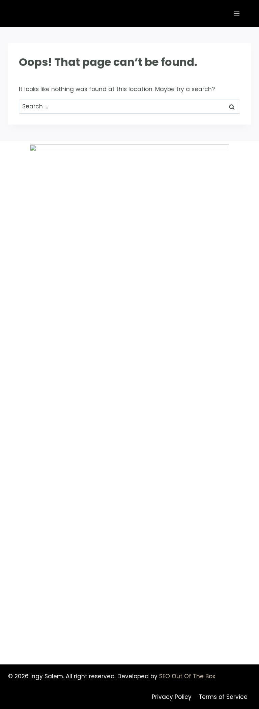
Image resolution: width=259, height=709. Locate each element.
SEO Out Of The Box (187, 676)
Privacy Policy (172, 697)
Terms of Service (223, 697)
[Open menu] (236, 13)
